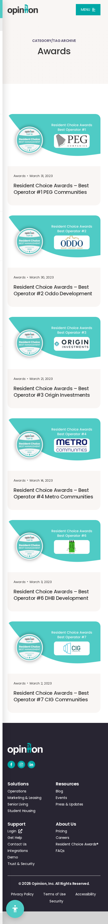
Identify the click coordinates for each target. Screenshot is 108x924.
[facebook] (11, 764)
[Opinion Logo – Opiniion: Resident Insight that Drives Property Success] (23, 7)
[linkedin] (31, 764)
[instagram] (21, 764)
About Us (66, 824)
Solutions (18, 784)
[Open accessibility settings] (15, 909)
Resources (67, 784)
